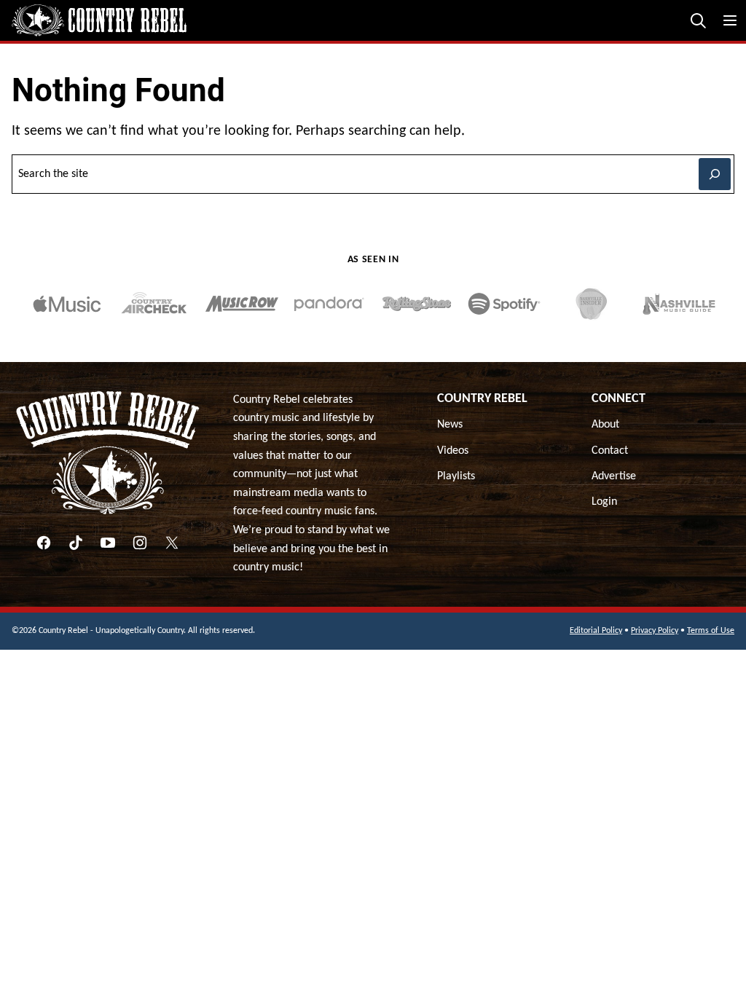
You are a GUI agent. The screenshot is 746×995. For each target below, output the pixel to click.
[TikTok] (76, 543)
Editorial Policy (596, 630)
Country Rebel (482, 399)
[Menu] (730, 20)
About (605, 424)
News (450, 424)
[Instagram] (140, 543)
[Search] (698, 20)
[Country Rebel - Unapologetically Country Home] (99, 20)
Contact (610, 451)
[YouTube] (108, 543)
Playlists (456, 476)
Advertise (614, 476)
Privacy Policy (654, 630)
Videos (452, 451)
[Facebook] (44, 543)
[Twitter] (172, 543)
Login (604, 502)
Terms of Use (710, 630)
